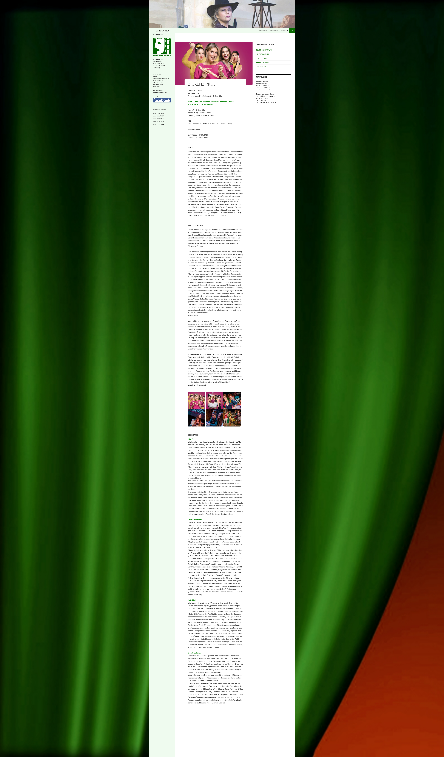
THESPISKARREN (161, 30)
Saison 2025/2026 (158, 119)
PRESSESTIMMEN (262, 62)
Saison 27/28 (263, 30)
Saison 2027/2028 (158, 113)
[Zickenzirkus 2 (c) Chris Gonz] (214, 400)
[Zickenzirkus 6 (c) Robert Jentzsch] (232, 417)
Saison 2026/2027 (158, 116)
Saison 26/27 (274, 30)
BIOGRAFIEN (261, 67)
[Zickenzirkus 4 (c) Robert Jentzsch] (196, 417)
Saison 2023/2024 (158, 124)
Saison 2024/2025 (158, 121)
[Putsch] (222, 14)
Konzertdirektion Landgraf (161, 78)
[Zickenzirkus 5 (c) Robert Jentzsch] (214, 417)
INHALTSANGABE (262, 54)
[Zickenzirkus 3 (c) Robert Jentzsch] (232, 400)
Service (283, 30)
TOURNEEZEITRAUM (264, 50)
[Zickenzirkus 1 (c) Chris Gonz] (196, 400)
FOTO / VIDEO (261, 58)
